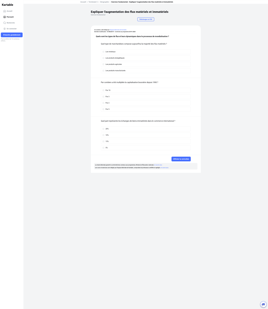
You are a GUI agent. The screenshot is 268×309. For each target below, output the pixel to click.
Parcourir (10, 17)
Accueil (9, 11)
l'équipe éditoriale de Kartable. (118, 30)
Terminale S (93, 2)
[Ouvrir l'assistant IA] (263, 304)
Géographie (104, 2)
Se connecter (12, 29)
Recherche (11, 23)
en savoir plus (158, 165)
